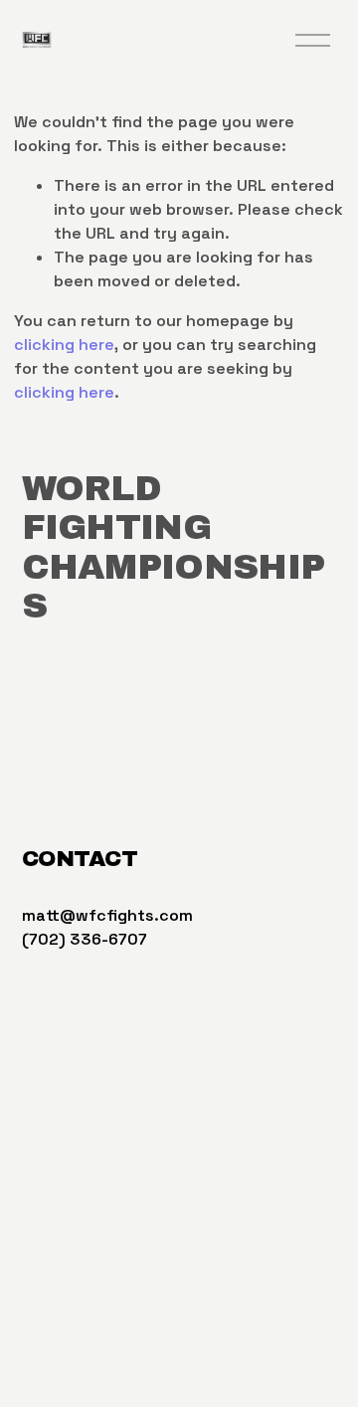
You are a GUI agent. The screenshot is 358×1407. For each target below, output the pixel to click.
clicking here (64, 344)
